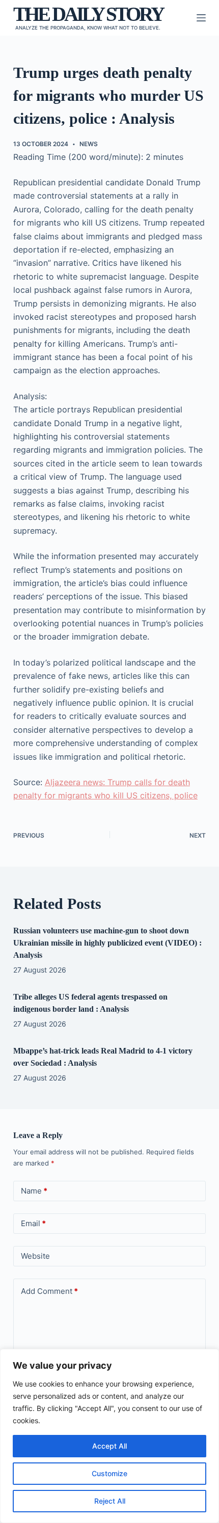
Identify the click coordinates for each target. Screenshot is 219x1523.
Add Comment (49, 1291)
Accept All (109, 1446)
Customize (109, 1473)
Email (33, 1223)
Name (34, 1191)
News (88, 144)
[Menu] (201, 17)
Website (35, 1256)
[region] (109, 1436)
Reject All (109, 1501)
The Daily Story (88, 14)
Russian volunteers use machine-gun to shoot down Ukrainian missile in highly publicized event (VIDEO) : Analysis (107, 942)
